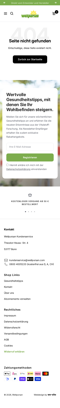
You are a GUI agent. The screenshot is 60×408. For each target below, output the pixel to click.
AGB (6, 339)
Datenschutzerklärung (18, 169)
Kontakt (8, 286)
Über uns (9, 292)
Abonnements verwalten (17, 298)
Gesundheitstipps (13, 280)
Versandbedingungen (16, 333)
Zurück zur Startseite (30, 59)
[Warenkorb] (54, 14)
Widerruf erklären (14, 351)
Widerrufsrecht (12, 327)
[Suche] (11, 13)
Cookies (8, 345)
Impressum (10, 315)
